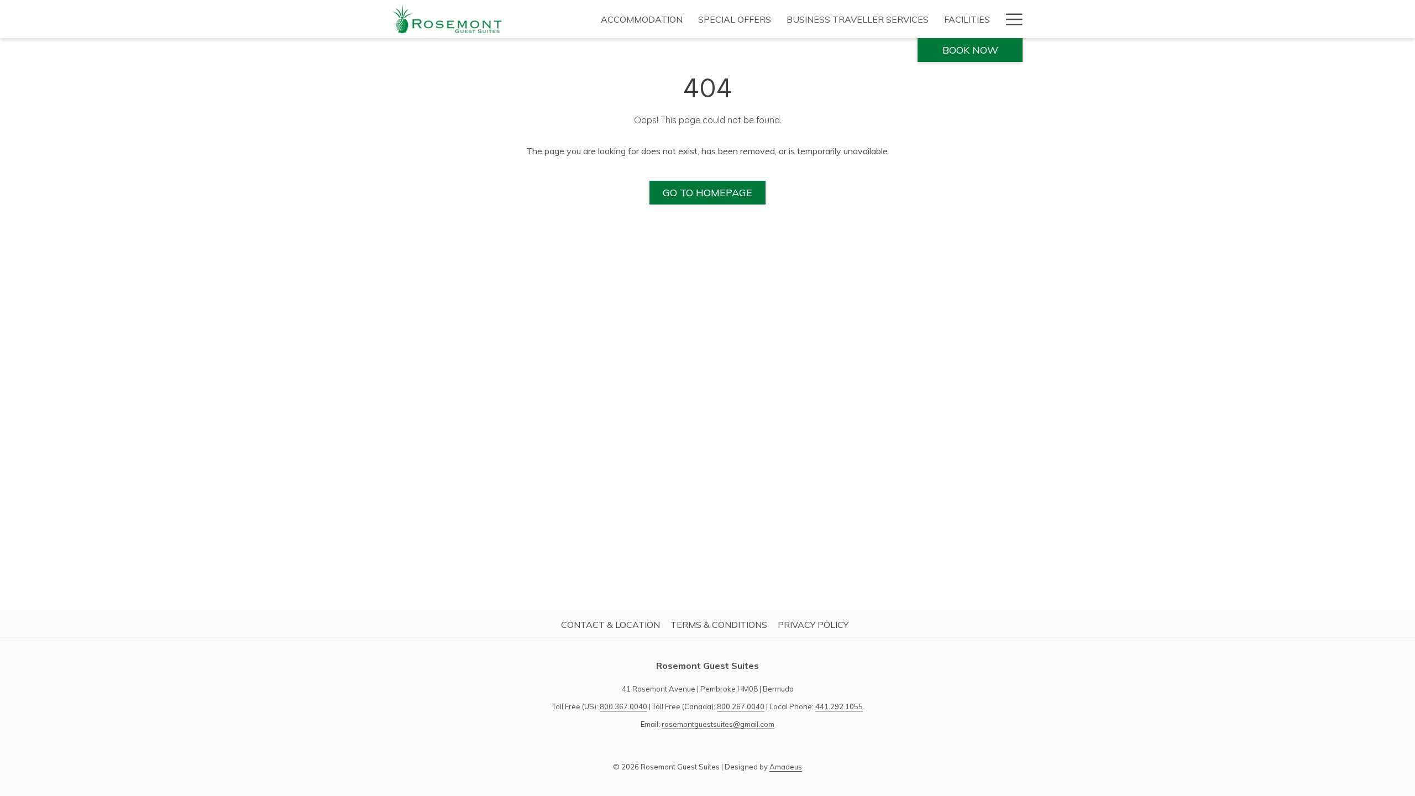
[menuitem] (641, 19)
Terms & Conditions (718, 624)
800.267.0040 (740, 706)
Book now (970, 50)
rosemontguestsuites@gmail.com (718, 724)
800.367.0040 (623, 706)
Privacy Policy (813, 624)
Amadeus (785, 766)
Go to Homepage (707, 192)
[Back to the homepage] (447, 19)
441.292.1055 (839, 706)
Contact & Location (610, 624)
